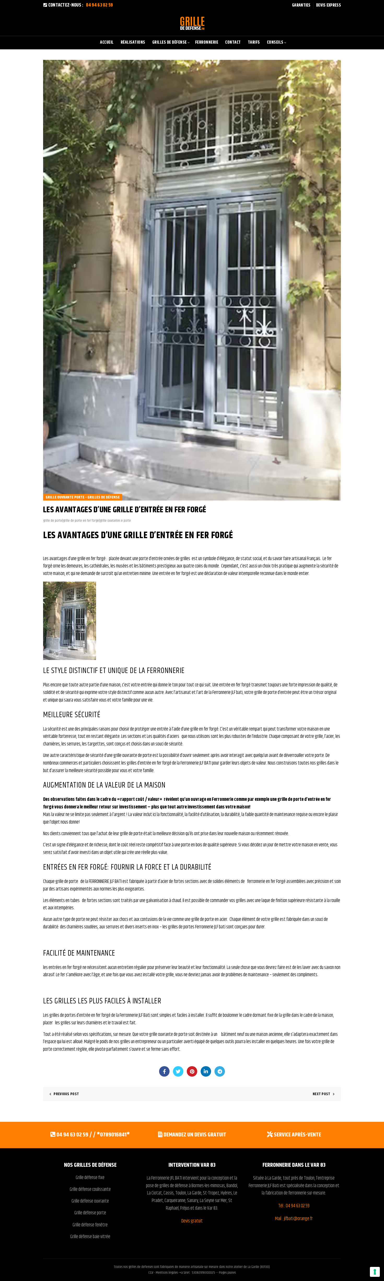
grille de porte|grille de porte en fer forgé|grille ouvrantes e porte (87, 521)
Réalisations (133, 42)
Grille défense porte (90, 1213)
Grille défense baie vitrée (90, 1236)
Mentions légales (167, 1273)
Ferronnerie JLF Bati (264, 1186)
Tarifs (254, 42)
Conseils (275, 42)
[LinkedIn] (206, 1071)
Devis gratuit (192, 1221)
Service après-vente (297, 1134)
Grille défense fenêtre (90, 1225)
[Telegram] (219, 1071)
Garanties (301, 5)
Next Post (321, 1094)
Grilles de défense (169, 42)
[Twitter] (178, 1071)
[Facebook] (164, 1071)
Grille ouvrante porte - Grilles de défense (83, 497)
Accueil (107, 42)
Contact (233, 42)
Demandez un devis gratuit (195, 1134)
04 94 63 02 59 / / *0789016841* (93, 1134)
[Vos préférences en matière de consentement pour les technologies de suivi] (375, 1272)
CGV (151, 1273)
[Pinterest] (192, 1071)
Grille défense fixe (90, 1177)
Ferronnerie (206, 42)
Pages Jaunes (227, 1273)
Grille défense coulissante (90, 1189)
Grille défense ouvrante (90, 1201)
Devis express (328, 5)
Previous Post (66, 1094)
